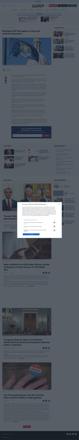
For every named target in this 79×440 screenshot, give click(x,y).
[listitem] (39, 220)
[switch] (53, 222)
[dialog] (39, 220)
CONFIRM (31, 234)
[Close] (59, 204)
